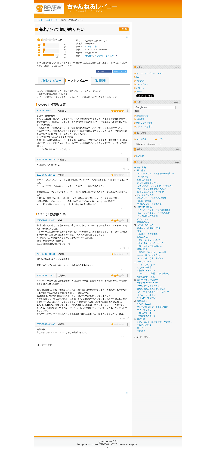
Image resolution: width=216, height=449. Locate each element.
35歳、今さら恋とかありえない (151, 188)
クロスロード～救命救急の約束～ (152, 198)
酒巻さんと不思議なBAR (148, 228)
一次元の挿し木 (144, 313)
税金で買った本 (144, 179)
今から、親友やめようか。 (149, 255)
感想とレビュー (51, 80)
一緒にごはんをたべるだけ (149, 240)
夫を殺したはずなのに (147, 182)
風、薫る (141, 170)
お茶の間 (140, 156)
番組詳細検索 (142, 115)
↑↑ (127, 393)
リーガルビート (144, 261)
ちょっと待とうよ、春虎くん (150, 258)
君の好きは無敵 (144, 201)
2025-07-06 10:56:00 (46, 254)
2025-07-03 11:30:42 (46, 275)
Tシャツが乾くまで (146, 264)
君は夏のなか (143, 222)
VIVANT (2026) (144, 304)
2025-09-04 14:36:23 (46, 220)
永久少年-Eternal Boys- (147, 282)
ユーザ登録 (141, 139)
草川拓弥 (109, 56)
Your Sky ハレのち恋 (146, 298)
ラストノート (143, 231)
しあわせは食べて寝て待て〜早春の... (154, 322)
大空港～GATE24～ (146, 225)
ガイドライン (142, 84)
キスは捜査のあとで (146, 316)
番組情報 (100, 80)
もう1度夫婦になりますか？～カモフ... (155, 185)
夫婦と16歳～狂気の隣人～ (149, 246)
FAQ (138, 77)
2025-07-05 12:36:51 (46, 175)
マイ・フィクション (146, 310)
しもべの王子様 (144, 267)
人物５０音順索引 (144, 126)
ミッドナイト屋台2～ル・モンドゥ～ (154, 291)
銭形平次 (141, 319)
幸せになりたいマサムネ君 (149, 204)
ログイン (161, 139)
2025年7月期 (91, 46)
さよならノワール (145, 194)
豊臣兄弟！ (142, 301)
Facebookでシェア (104, 71)
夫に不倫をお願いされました (150, 243)
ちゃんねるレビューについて (149, 73)
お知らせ (140, 88)
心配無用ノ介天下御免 (147, 234)
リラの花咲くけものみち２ (149, 285)
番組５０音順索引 (144, 123)
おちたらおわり (144, 219)
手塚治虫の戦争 (144, 325)
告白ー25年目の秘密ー (147, 279)
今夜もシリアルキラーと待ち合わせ (153, 213)
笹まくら (141, 328)
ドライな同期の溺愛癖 (147, 216)
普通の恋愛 (142, 249)
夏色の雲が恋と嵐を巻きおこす (151, 288)
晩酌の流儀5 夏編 (146, 276)
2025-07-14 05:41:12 (46, 111)
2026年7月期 (140, 167)
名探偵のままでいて (146, 270)
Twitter (139, 91)
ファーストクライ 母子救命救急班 (153, 210)
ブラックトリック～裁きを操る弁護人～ (155, 173)
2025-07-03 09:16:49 (46, 324)
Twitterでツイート (120, 71)
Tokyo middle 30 (144, 207)
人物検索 (140, 119)
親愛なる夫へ (143, 237)
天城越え (141, 331)
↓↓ (127, 37)
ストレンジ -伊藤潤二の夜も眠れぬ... (154, 273)
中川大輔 (99, 56)
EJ (117, 56)
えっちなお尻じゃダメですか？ (151, 191)
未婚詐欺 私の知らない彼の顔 (151, 252)
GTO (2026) (142, 176)
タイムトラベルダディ (147, 295)
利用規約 (140, 80)
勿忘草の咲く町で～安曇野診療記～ (153, 307)
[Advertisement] (62, 368)
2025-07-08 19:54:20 (46, 159)
